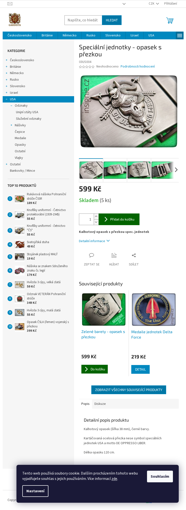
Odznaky (21, 105)
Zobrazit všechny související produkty (128, 390)
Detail (140, 369)
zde (114, 478)
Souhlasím (160, 476)
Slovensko (17, 86)
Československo (22, 60)
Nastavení (35, 491)
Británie (15, 66)
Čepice (20, 131)
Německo (17, 73)
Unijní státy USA (27, 112)
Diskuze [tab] (100, 403)
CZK (152, 3)
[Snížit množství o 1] (96, 222)
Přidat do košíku (122, 219)
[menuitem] (20, 35)
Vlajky (19, 157)
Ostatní (20, 151)
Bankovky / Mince (22, 170)
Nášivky (20, 125)
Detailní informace (92, 241)
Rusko (14, 79)
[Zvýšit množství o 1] (96, 216)
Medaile (20, 138)
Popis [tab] (85, 403)
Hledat (112, 20)
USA (13, 99)
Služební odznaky (28, 118)
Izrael (14, 92)
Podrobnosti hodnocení (138, 66)
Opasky (20, 144)
